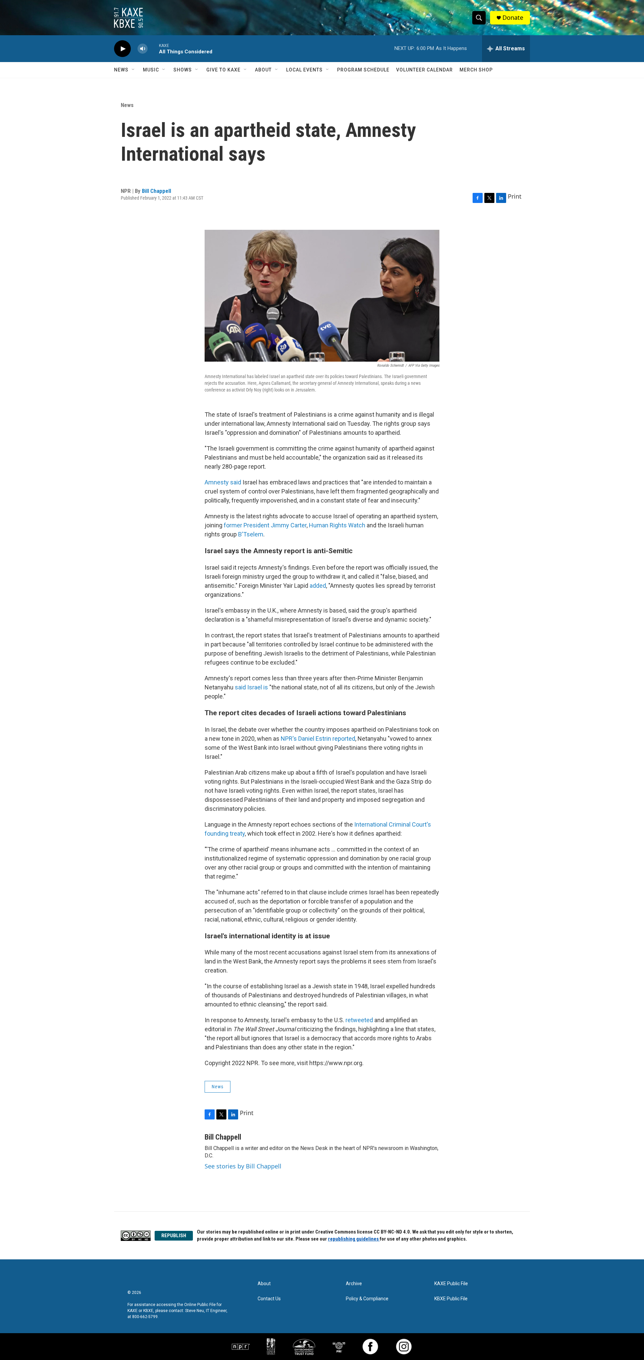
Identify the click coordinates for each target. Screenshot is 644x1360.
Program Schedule (363, 69)
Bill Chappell (156, 191)
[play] (122, 49)
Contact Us (269, 1298)
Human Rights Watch (337, 525)
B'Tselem (250, 534)
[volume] (142, 48)
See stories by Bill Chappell (243, 1166)
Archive (354, 1283)
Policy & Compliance (367, 1298)
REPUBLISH (173, 1236)
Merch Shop (476, 69)
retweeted (359, 1020)
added (318, 585)
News (121, 69)
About (263, 69)
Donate (512, 17)
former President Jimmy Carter (265, 525)
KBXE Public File (451, 1298)
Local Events (304, 69)
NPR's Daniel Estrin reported (318, 738)
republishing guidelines (354, 1239)
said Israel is (252, 687)
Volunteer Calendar (424, 69)
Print (515, 196)
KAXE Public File (451, 1283)
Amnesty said (223, 482)
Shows (182, 69)
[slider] (153, 48)
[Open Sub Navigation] (133, 69)
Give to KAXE (223, 69)
